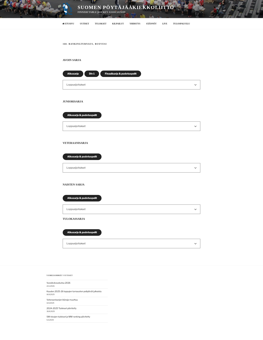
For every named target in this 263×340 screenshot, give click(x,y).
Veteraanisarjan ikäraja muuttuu (62, 299)
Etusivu (69, 24)
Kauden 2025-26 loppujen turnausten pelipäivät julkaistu (74, 291)
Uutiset (84, 24)
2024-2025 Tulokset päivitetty (61, 308)
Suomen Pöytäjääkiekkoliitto (126, 7)
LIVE (164, 24)
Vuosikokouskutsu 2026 (58, 282)
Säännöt (151, 24)
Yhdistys (135, 24)
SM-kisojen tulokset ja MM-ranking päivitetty (68, 316)
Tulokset (100, 24)
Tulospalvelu (181, 24)
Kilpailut (118, 24)
